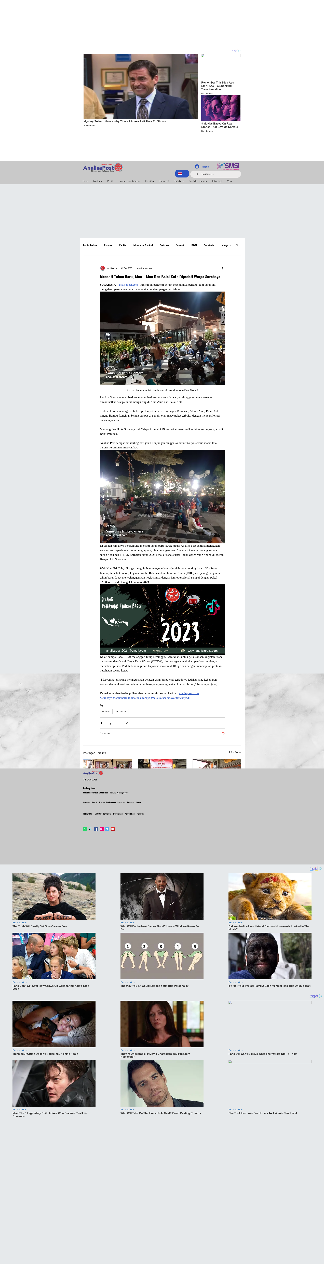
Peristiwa (164, 245)
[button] (237, 245)
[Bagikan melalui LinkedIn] (118, 723)
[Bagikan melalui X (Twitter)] (109, 723)
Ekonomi (180, 245)
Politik (122, 245)
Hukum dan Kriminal (143, 245)
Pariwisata (209, 245)
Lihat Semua (235, 752)
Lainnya (224, 245)
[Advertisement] (101, 23)
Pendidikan (118, 813)
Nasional (108, 245)
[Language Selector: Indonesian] (182, 173)
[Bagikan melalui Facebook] (101, 723)
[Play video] (162, 619)
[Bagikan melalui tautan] (126, 723)
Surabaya (106, 711)
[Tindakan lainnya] (223, 268)
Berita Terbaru (90, 245)
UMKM (194, 245)
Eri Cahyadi (121, 711)
